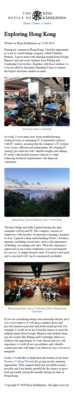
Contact (46, 23)
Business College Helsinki (19, 361)
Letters (36, 23)
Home (26, 23)
